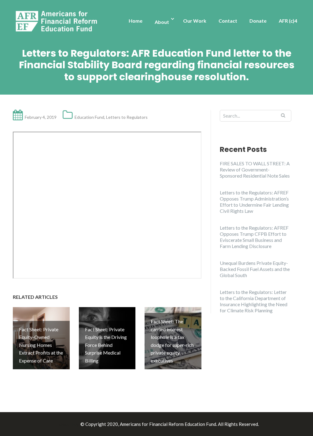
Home (135, 21)
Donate (258, 21)
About (162, 22)
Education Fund (89, 117)
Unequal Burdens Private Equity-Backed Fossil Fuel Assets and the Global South (255, 269)
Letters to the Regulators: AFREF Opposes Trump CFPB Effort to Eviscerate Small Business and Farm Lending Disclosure (254, 237)
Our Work (194, 21)
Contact (228, 21)
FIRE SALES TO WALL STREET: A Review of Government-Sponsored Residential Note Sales (255, 169)
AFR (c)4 (288, 21)
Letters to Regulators (127, 117)
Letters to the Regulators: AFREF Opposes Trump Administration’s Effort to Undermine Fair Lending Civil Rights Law (254, 202)
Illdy (74, 424)
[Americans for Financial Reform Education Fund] (57, 21)
